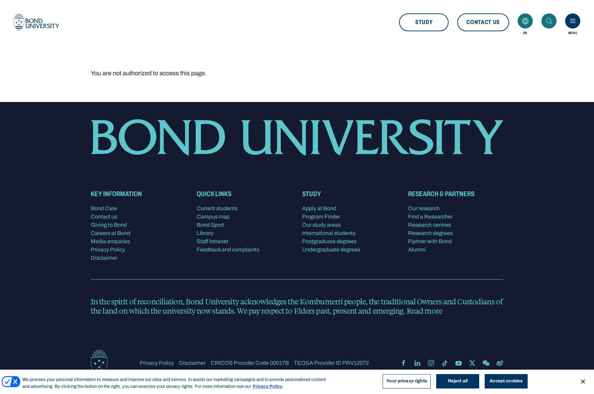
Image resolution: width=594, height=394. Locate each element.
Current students (217, 208)
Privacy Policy (108, 249)
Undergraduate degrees (331, 249)
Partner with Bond (430, 241)
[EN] (525, 21)
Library (205, 233)
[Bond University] (36, 22)
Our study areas (321, 225)
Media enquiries (110, 241)
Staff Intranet (212, 241)
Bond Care (104, 208)
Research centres (429, 225)
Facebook (403, 363)
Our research (424, 208)
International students (328, 233)
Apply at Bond (319, 208)
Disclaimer (104, 258)
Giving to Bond (109, 225)
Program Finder (321, 216)
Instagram (431, 363)
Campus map (213, 216)
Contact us (483, 22)
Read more (424, 310)
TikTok (444, 363)
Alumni (417, 249)
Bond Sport (210, 225)
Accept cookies (506, 381)
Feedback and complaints (228, 249)
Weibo (499, 363)
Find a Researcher (430, 216)
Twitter (472, 363)
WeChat (486, 363)
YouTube (458, 363)
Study (423, 22)
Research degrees (430, 233)
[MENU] (572, 21)
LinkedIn (417, 363)
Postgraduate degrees (329, 241)
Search (549, 21)
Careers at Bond (110, 233)
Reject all (458, 381)
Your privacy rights (406, 381)
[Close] (583, 381)
